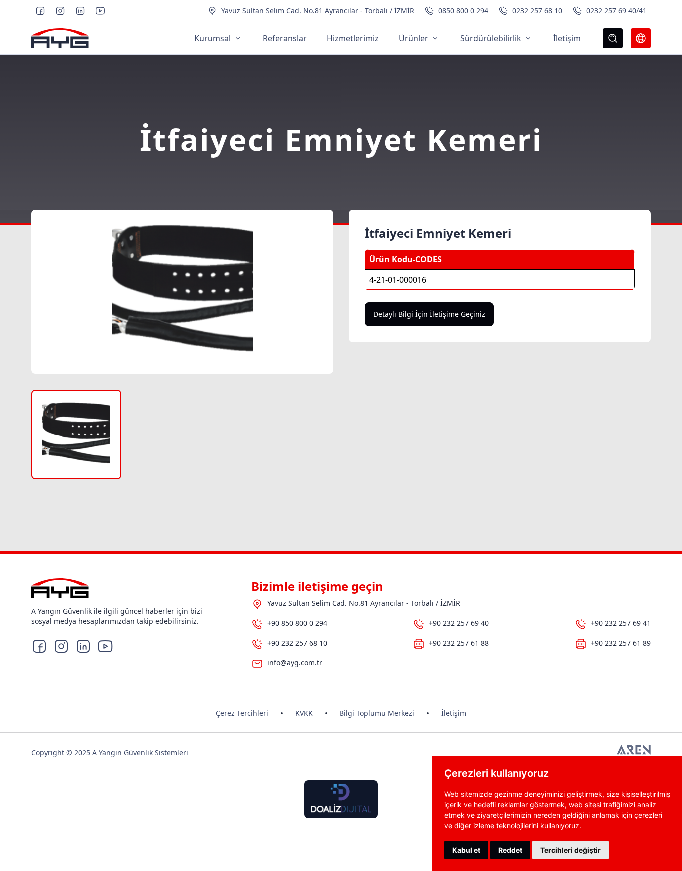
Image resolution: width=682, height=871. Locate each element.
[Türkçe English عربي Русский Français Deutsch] (641, 38)
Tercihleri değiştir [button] (570, 850)
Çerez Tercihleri (242, 713)
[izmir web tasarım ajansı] (634, 753)
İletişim (453, 713)
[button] (76, 434)
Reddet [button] (510, 850)
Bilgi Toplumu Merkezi (377, 713)
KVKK (304, 713)
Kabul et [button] (466, 850)
